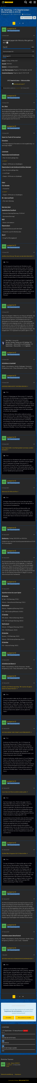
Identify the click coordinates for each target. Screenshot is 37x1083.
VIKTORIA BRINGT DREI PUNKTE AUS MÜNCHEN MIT (16, 732)
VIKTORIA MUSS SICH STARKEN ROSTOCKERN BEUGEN (17, 958)
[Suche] (25, 2)
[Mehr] (34, 36)
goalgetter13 (6, 14)
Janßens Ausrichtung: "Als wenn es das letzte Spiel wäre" (17, 256)
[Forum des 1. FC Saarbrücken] (7, 2)
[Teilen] (34, 17)
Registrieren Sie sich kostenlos (13, 1011)
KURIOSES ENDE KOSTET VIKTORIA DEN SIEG (14, 386)
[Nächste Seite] (22, 23)
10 (19, 23)
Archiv (7, 1066)
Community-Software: (18, 1080)
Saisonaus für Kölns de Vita (9, 491)
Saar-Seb (8, 340)
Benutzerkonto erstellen (24, 1017)
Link (4, 161)
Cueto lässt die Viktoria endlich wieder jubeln (14, 792)
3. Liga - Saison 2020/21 (13, 1063)
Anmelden (8, 1017)
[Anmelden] (30, 2)
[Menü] (34, 2)
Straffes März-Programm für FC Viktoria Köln (14, 853)
